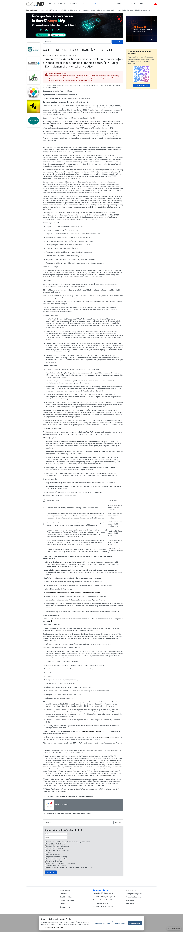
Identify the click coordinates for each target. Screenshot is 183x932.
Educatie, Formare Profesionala (57, 846)
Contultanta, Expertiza (54, 861)
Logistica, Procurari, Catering (56, 857)
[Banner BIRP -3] (74, 25)
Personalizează (119, 923)
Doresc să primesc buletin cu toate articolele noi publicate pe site (69, 867)
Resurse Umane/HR (53, 855)
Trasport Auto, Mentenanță (56, 865)
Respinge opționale (102, 923)
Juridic (48, 853)
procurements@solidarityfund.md (88, 731)
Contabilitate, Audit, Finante (56, 844)
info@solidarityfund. (106, 775)
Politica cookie (58, 927)
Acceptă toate (134, 923)
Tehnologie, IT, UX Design (55, 848)
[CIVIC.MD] (35, 4)
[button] (62, 4)
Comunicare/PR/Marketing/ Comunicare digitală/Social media (68, 842)
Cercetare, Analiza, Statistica (56, 859)
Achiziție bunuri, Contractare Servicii (55, 55)
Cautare (118, 42)
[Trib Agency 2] (141, 29)
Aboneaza (50, 872)
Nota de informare (47, 927)
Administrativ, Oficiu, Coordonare (57, 850)
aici (93, 118)
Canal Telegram (142, 85)
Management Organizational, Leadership (60, 863)
